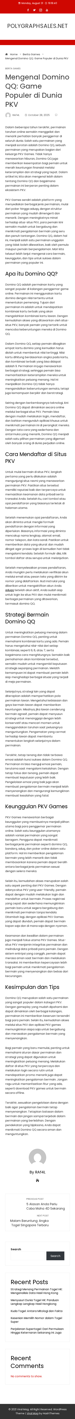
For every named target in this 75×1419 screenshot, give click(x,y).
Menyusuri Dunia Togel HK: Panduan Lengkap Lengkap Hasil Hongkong (35, 1302)
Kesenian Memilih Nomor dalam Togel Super (36, 1320)
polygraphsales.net (37, 26)
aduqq (9, 590)
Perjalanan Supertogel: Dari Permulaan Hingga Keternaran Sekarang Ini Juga (37, 1331)
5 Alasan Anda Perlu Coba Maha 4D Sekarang (45, 1204)
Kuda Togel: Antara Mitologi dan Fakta (36, 1311)
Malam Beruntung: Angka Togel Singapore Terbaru (29, 1220)
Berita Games (13, 69)
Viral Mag (32, 1413)
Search (16, 1249)
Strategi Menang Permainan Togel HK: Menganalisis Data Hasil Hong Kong (36, 1291)
